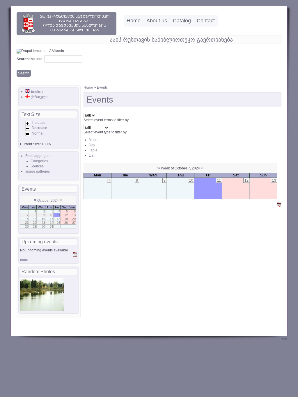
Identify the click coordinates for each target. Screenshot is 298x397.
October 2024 (48, 201)
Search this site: (31, 59)
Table (93, 150)
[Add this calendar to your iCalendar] (74, 256)
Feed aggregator (38, 156)
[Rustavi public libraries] (66, 34)
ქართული (38, 97)
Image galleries (37, 171)
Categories (39, 161)
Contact (206, 21)
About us (156, 21)
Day (92, 145)
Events (102, 87)
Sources (37, 166)
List (91, 155)
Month (94, 140)
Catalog (182, 21)
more (24, 260)
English (36, 92)
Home (134, 21)
